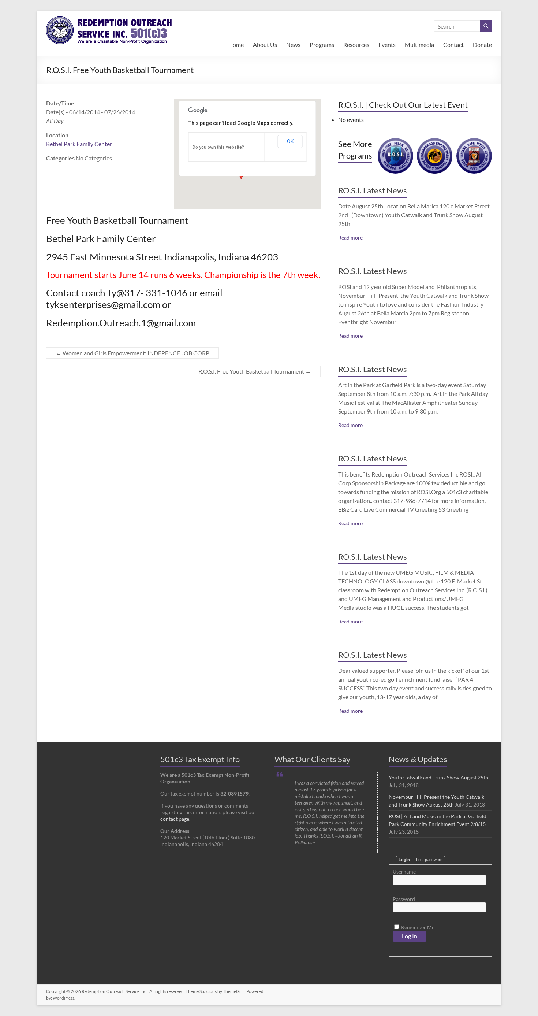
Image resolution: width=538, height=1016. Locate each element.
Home (236, 44)
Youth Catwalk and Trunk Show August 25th (438, 777)
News (293, 44)
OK (290, 141)
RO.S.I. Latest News (372, 190)
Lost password (429, 859)
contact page (174, 819)
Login (404, 859)
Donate (482, 44)
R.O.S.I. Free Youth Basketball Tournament (254, 371)
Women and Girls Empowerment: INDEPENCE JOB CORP (132, 352)
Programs (322, 44)
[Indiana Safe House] (474, 141)
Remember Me (417, 927)
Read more (350, 237)
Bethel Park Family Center (79, 143)
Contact (453, 44)
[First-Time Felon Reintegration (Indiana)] (395, 141)
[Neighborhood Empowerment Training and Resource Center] (434, 141)
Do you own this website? (218, 147)
